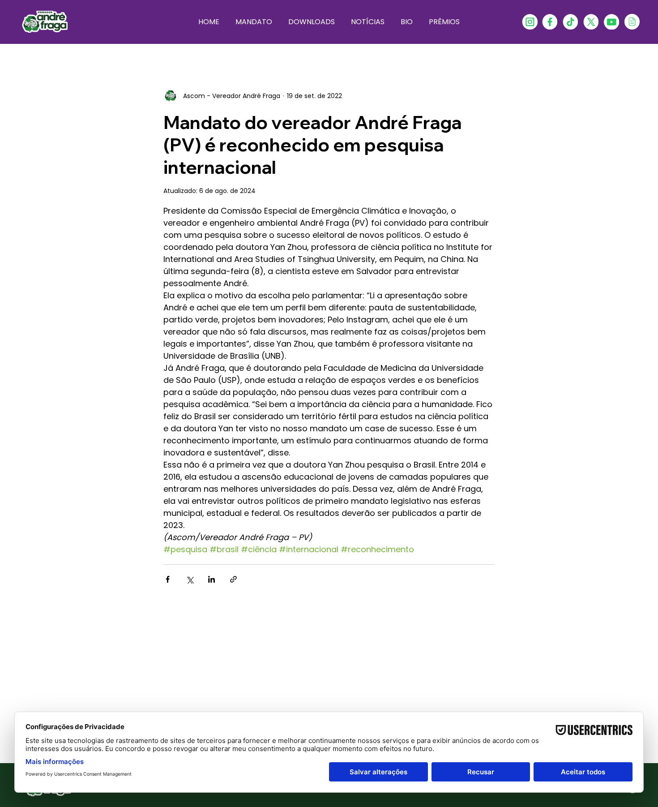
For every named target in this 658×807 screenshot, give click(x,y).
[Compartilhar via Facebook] (167, 579)
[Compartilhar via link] (233, 579)
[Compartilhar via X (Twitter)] (189, 579)
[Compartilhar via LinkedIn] (211, 579)
